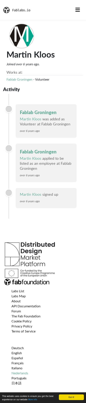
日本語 (16, 383)
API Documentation (25, 306)
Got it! (71, 397)
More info (32, 399)
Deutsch (17, 348)
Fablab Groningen (19, 79)
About (16, 301)
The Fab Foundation (25, 316)
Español (17, 358)
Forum (16, 311)
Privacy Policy (21, 326)
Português (19, 378)
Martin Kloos (30, 119)
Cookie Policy (21, 321)
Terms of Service (23, 331)
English (16, 353)
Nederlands (19, 373)
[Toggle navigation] (78, 10)
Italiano (16, 368)
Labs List (17, 291)
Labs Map (18, 296)
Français (17, 363)
